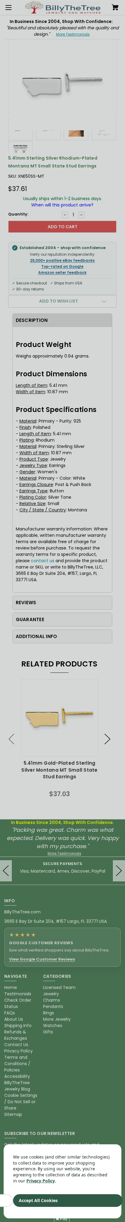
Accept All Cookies (38, 1200)
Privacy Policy (40, 1181)
